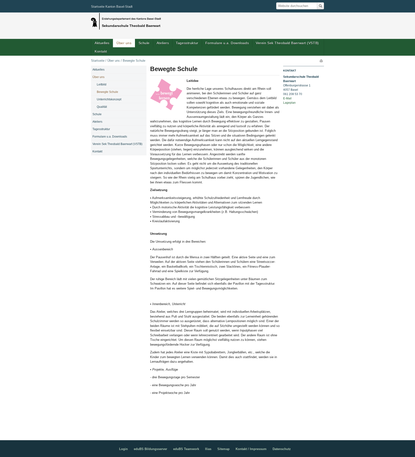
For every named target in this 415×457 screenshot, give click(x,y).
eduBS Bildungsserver (150, 449)
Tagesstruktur (187, 43)
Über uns (123, 43)
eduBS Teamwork (186, 449)
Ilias (208, 449)
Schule (144, 43)
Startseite (97, 60)
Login (123, 449)
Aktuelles (102, 43)
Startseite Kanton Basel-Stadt (112, 6)
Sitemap (223, 449)
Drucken (321, 61)
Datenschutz (282, 449)
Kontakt (101, 51)
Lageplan (289, 102)
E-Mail (287, 98)
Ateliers (163, 43)
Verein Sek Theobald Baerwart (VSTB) (287, 43)
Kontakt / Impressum (251, 449)
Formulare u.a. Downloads (227, 43)
